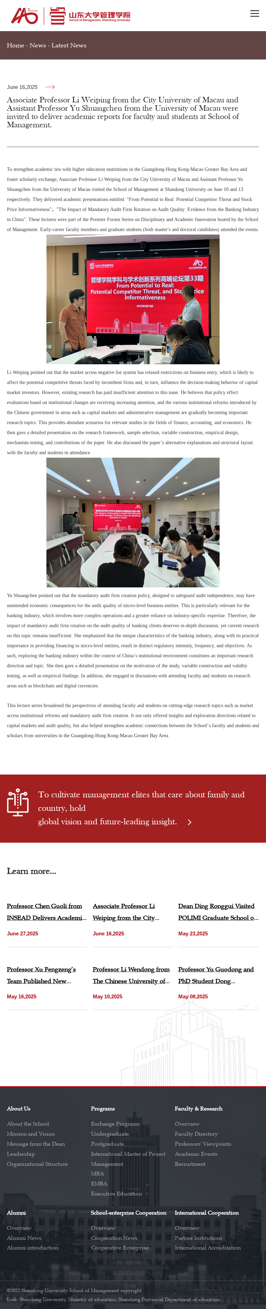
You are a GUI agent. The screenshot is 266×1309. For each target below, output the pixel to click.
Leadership (21, 1154)
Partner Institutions (198, 1238)
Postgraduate (107, 1144)
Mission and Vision (31, 1133)
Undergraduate (110, 1133)
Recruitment (190, 1164)
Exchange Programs (115, 1123)
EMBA (99, 1183)
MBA (97, 1173)
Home (15, 45)
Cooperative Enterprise (120, 1247)
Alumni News (24, 1238)
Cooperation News (114, 1238)
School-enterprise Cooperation (128, 1212)
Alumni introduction (32, 1247)
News (38, 45)
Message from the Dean (36, 1144)
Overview (187, 1123)
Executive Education (116, 1193)
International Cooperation (207, 1212)
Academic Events (196, 1154)
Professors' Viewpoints (203, 1144)
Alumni (16, 1212)
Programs (103, 1108)
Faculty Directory (196, 1133)
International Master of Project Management (128, 1159)
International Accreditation (208, 1247)
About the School (28, 1123)
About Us (18, 1108)
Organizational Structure (37, 1164)
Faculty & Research (198, 1108)
